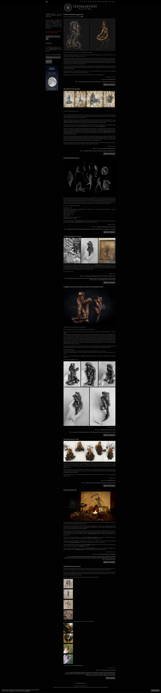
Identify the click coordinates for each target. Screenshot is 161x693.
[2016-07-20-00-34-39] (68, 638)
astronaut (113, 432)
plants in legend (81, 673)
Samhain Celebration (74, 542)
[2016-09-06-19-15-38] (68, 648)
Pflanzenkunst (103, 148)
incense (90, 556)
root (98, 279)
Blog (81, 1)
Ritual (99, 226)
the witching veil (110, 559)
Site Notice (78, 683)
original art (94, 150)
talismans (70, 229)
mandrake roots (89, 544)
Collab (89, 1)
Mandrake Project (111, 79)
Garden (99, 1)
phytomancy (112, 150)
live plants (93, 482)
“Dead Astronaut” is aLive (72, 236)
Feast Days (110, 554)
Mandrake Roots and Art (72, 566)
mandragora (107, 229)
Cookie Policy (27, 690)
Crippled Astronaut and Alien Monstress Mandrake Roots (83, 287)
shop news (94, 556)
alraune (94, 81)
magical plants (88, 672)
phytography (106, 150)
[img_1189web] (68, 594)
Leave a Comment (109, 84)
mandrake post (98, 265)
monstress (81, 432)
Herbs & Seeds (112, 226)
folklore (105, 675)
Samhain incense (79, 549)
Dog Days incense (91, 548)
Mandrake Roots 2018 (71, 439)
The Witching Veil (92, 533)
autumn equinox (73, 557)
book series (102, 126)
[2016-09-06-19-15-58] (68, 659)
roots (90, 81)
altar (111, 556)
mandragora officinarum (101, 81)
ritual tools (72, 672)
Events (94, 1)
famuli (92, 675)
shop (90, 52)
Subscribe (48, 61)
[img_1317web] (68, 604)
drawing (106, 673)
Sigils (109, 1)
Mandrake (104, 1)
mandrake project (111, 81)
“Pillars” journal (106, 131)
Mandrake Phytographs (72, 89)
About (85, 1)
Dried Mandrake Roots (71, 158)
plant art (107, 557)
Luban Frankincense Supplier (90, 537)
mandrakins (112, 229)
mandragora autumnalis (82, 557)
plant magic (76, 278)
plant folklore (95, 672)
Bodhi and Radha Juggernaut (74, 14)
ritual (81, 556)
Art (99, 148)
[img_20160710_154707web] (68, 614)
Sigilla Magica (82, 545)
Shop (113, 1)
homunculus (112, 675)
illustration (88, 675)
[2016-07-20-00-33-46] (68, 627)
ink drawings (100, 150)
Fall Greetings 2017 (70, 490)
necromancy (82, 278)
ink (88, 278)
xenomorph (75, 432)
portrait (96, 675)
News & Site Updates (103, 554)
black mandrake (105, 556)
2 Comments (111, 678)
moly (87, 673)
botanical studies (101, 557)
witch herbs (81, 81)
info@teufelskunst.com (78, 665)
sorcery (90, 673)
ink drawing (94, 557)
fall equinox (85, 556)
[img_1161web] (68, 583)
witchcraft (101, 673)
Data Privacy (83, 683)
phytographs (79, 220)
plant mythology (111, 673)
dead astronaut (112, 279)
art (86, 278)
